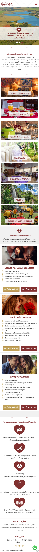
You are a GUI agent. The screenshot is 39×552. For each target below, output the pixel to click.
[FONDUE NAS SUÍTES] (19, 131)
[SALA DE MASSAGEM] (19, 173)
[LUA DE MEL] (19, 152)
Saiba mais (11, 289)
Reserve (29, 289)
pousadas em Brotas (26, 58)
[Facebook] (16, 546)
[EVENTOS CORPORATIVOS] (19, 215)
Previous (1, 26)
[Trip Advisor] (22, 546)
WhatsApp (19, 542)
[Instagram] (18, 546)
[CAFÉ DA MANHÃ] (19, 108)
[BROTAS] (19, 194)
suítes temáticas (26, 64)
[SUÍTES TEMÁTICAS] (19, 87)
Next (37, 26)
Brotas (7, 62)
